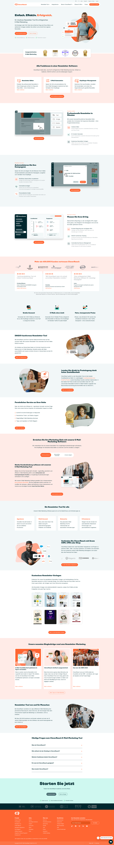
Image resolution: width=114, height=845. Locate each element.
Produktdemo (17, 821)
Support (85, 1)
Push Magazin (18, 829)
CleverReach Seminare (33, 821)
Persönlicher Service (47, 821)
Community (31, 825)
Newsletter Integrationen (20, 827)
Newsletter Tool (18, 823)
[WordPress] (70, 558)
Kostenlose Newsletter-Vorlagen (79, 141)
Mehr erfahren (20, 89)
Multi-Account (43, 519)
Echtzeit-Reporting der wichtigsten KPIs (81, 228)
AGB (58, 827)
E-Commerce (86, 519)
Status (30, 827)
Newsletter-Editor (28, 80)
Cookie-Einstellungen (61, 829)
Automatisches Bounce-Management (81, 243)
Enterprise (63, 519)
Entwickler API (17, 834)
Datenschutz (59, 821)
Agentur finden (91, 1)
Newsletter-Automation (19, 162)
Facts (30, 831)
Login (97, 1)
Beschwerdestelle (60, 825)
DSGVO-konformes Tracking (78, 235)
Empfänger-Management (88, 80)
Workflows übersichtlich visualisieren (28, 178)
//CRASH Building (46, 833)
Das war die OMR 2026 (80, 668)
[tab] (57, 455)
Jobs (82, 1)
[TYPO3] (83, 558)
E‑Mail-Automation (57, 80)
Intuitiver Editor (75, 127)
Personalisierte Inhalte (25, 193)
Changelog (31, 829)
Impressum (45, 831)
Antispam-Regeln (60, 823)
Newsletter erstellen (71, 111)
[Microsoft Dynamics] (96, 558)
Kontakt (44, 825)
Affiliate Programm (18, 831)
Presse (44, 829)
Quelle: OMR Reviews (21, 288)
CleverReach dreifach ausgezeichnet (56, 668)
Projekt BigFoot (18, 825)
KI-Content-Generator (77, 134)
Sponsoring (45, 823)
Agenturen (20, 519)
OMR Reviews (48, 288)
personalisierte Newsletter (21, 482)
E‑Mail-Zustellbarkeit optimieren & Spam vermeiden (26, 668)
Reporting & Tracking (71, 214)
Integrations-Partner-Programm (21, 833)
